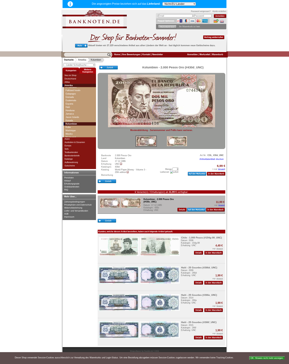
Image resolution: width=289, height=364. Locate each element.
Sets (67, 149)
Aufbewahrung (71, 162)
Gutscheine (70, 166)
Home (117, 54)
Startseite (69, 60)
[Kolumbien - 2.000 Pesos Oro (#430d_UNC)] (146, 141)
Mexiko (69, 134)
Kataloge (69, 159)
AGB (66, 214)
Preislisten (69, 178)
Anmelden (192, 54)
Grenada (70, 97)
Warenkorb (217, 54)
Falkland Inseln (73, 90)
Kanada (69, 120)
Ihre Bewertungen (131, 54)
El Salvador (71, 87)
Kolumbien (96, 60)
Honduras (70, 110)
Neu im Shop (70, 75)
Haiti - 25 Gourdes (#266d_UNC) (199, 267)
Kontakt (146, 54)
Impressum (69, 217)
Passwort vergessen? (201, 11)
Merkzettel (205, 54)
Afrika (67, 82)
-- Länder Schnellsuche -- (79, 65)
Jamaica (70, 114)
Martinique (71, 130)
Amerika (82, 60)
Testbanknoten (71, 152)
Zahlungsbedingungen (74, 202)
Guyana (69, 103)
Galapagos (71, 93)
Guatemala (71, 100)
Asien (67, 139)
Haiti (68, 107)
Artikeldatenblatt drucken (212, 159)
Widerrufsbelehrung (73, 208)
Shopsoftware (135, 351)
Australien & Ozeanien (75, 142)
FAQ (66, 190)
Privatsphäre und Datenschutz (78, 205)
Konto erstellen (219, 11)
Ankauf (67, 181)
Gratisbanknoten (71, 187)
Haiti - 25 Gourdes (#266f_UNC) (199, 322)
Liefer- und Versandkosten (76, 211)
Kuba (68, 127)
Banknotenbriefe (72, 155)
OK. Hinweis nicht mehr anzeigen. (267, 358)
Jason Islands (72, 117)
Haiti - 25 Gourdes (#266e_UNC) (199, 295)
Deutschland (70, 79)
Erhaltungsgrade (71, 184)
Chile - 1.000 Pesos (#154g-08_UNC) (201, 237)
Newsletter (157, 54)
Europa (68, 145)
